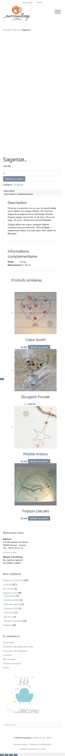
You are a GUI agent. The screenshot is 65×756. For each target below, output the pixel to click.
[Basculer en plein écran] (6, 755)
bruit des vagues (12, 604)
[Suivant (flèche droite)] (2, 379)
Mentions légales (21, 744)
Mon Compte (9, 659)
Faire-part (8, 612)
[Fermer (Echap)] (16, 755)
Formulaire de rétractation (15, 651)
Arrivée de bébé (11, 600)
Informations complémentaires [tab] (18, 194)
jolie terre (8, 617)
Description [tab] (9, 191)
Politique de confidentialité (40, 744)
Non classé (8, 589)
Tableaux (7, 625)
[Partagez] (11, 755)
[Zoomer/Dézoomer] (2, 755)
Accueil (6, 30)
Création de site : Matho (42, 738)
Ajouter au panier (14, 179)
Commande (8, 642)
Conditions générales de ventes (18, 646)
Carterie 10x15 (11, 608)
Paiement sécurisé (12, 663)
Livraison (7, 655)
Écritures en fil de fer (13, 580)
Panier (6, 667)
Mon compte (28, 3)
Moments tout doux (13, 621)
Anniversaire (10, 596)
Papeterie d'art (10, 593)
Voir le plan (10, 552)
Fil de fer (16, 30)
